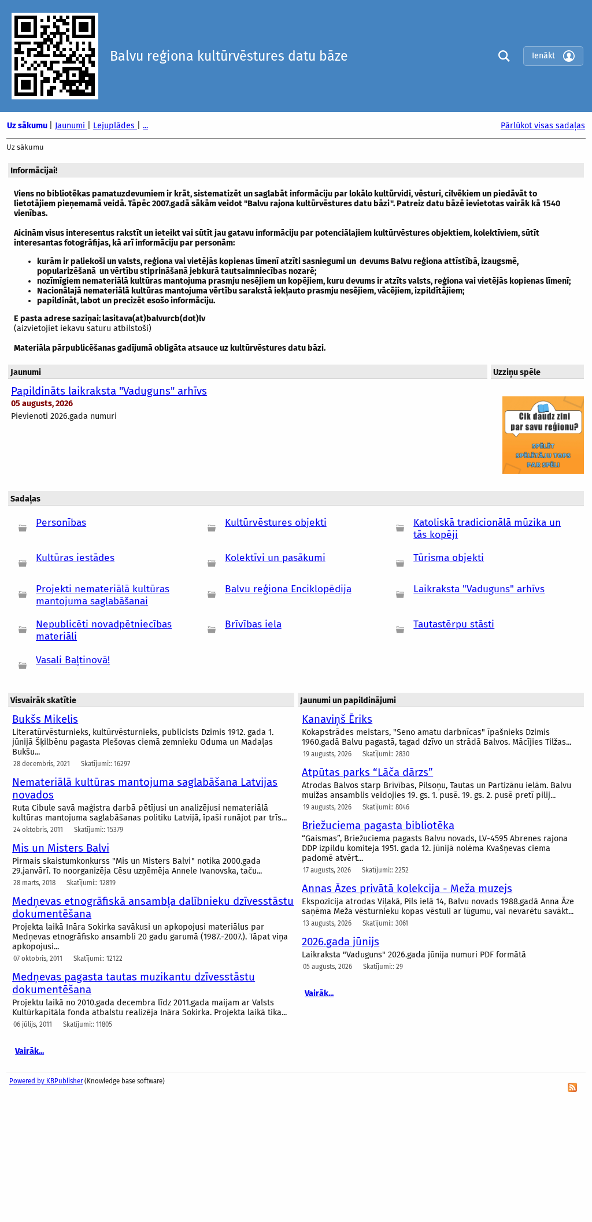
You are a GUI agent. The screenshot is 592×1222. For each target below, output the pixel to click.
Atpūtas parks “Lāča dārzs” (367, 772)
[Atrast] (501, 55)
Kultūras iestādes (75, 558)
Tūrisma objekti (448, 558)
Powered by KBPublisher (46, 1081)
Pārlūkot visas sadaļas (543, 126)
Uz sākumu (28, 126)
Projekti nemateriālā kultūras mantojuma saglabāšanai (102, 595)
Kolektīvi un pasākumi (275, 558)
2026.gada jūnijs (340, 941)
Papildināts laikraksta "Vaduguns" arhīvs (109, 391)
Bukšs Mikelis (45, 719)
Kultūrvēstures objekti (276, 523)
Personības (61, 523)
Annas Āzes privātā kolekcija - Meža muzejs (407, 888)
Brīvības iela (253, 624)
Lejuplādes (115, 126)
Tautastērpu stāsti (453, 624)
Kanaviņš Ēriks (337, 719)
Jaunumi (71, 126)
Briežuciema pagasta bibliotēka (378, 825)
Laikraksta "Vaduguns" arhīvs (479, 589)
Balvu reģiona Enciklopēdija (288, 589)
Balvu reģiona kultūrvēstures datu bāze (229, 56)
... (145, 126)
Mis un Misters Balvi (60, 848)
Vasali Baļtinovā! (73, 660)
